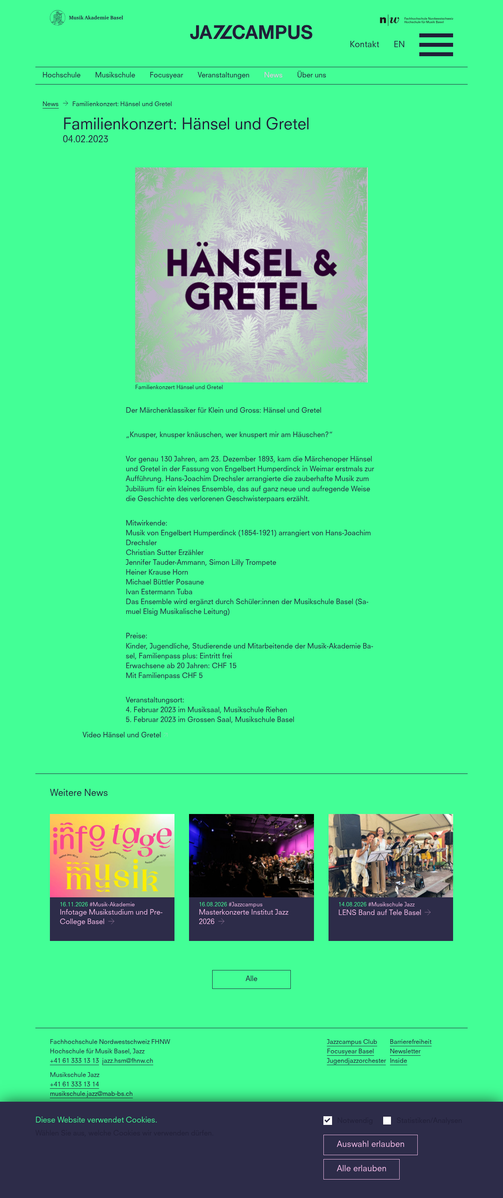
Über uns (311, 75)
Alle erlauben (362, 1169)
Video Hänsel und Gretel (123, 735)
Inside (398, 1061)
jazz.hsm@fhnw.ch (127, 1061)
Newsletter (405, 1052)
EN (399, 44)
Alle (251, 979)
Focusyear (166, 75)
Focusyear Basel (350, 1052)
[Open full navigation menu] (436, 45)
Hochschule (61, 75)
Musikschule (115, 75)
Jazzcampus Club (352, 1042)
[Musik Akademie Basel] (117, 19)
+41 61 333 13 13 (74, 1061)
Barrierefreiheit (410, 1042)
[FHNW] (386, 21)
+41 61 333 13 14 (74, 1085)
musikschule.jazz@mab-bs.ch (91, 1094)
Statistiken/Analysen (429, 1121)
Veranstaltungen (224, 75)
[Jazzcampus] (251, 33)
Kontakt (364, 44)
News (273, 75)
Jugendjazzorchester (356, 1061)
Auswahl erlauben (371, 1145)
